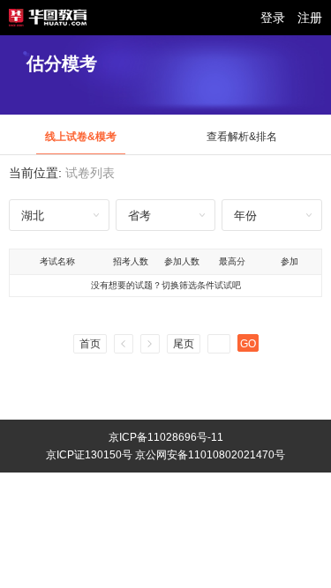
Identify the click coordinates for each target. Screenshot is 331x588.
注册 (309, 18)
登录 (272, 18)
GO (248, 344)
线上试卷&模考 (81, 136)
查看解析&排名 (242, 136)
